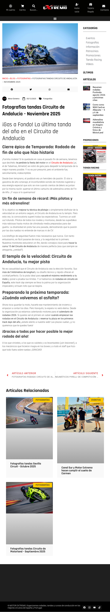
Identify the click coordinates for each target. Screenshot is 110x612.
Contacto (104, 9)
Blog (12, 78)
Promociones (93, 55)
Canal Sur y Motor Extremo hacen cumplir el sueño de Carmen (77, 470)
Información (92, 47)
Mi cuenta (10, 9)
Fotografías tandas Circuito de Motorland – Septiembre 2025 (28, 550)
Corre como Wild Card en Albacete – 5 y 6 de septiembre (99, 109)
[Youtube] (94, 607)
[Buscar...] (33, 6)
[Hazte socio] (76, 4)
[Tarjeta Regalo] (90, 4)
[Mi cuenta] (10, 6)
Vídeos (90, 64)
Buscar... (33, 9)
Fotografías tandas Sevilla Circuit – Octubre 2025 (25, 465)
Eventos (90, 38)
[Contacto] (103, 6)
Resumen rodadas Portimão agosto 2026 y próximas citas (99, 93)
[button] (55, 18)
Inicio (5, 78)
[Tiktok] (99, 607)
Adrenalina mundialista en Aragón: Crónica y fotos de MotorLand (98, 126)
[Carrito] (22, 6)
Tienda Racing (94, 60)
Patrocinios (92, 51)
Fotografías (24, 78)
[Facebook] (84, 607)
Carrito (22, 9)
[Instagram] (89, 607)
